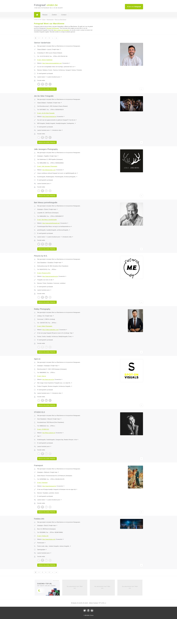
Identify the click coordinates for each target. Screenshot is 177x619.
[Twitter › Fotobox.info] (38, 560)
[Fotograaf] (37, 15)
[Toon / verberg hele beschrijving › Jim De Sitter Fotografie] (65, 120)
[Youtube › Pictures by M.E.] (50, 297)
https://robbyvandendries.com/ (50, 329)
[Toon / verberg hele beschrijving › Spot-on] (65, 383)
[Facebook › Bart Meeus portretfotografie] (42, 244)
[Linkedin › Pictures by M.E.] (46, 297)
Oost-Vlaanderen (41, 262)
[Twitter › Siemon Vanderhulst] (38, 84)
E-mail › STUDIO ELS (43, 429)
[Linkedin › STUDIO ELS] (46, 453)
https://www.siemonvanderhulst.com (52, 63)
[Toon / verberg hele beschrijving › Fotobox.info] (65, 543)
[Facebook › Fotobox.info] (42, 560)
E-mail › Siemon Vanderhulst (44, 60)
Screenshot (66, 63)
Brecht (46, 525)
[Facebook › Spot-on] (42, 400)
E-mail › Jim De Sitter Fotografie (45, 113)
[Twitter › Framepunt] (38, 507)
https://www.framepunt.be (49, 486)
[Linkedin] (92, 610)
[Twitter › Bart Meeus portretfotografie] (38, 244)
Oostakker (50, 262)
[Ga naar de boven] (141, 89)
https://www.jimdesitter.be (49, 116)
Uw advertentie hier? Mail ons (75, 587)
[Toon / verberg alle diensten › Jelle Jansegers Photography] (65, 177)
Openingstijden (42, 549)
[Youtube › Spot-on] (50, 400)
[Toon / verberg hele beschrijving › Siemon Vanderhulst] (65, 67)
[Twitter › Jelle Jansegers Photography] (38, 190)
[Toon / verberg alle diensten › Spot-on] (65, 386)
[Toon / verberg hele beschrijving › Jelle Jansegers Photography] (65, 173)
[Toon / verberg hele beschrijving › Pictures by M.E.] (65, 280)
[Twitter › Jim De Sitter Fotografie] (38, 137)
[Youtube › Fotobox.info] (50, 560)
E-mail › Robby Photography (44, 326)
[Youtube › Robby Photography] (50, 347)
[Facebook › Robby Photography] (42, 347)
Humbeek (49, 102)
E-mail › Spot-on (41, 376)
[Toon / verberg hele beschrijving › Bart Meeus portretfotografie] (65, 226)
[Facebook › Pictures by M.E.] (42, 297)
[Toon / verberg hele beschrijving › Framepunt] (65, 489)
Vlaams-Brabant (41, 49)
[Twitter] (84, 610)
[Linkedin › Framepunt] (46, 507)
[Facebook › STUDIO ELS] (42, 453)
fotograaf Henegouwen (53, 28)
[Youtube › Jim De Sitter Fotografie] (50, 137)
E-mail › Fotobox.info (42, 536)
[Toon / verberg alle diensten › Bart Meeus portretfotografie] (65, 230)
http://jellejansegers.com (48, 170)
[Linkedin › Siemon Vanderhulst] (46, 84)
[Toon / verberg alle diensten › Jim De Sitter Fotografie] (65, 123)
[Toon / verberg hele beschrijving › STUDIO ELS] (65, 436)
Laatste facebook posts (55, 77)
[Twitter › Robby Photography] (38, 347)
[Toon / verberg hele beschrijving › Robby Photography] (65, 333)
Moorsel (50, 419)
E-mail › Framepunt (42, 482)
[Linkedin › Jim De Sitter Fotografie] (46, 137)
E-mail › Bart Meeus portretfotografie (47, 219)
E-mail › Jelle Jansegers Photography (47, 166)
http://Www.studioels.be (48, 432)
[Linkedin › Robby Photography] (46, 347)
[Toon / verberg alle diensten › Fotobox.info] (65, 546)
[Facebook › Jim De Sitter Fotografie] (42, 137)
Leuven (49, 49)
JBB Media (87, 615)
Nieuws (44, 15)
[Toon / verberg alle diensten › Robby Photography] (65, 336)
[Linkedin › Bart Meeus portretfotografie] (46, 244)
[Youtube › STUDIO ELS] (50, 453)
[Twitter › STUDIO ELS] (38, 453)
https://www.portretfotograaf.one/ (51, 223)
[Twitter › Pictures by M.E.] (38, 297)
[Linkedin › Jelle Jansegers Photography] (46, 190)
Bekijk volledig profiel (46, 89)
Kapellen (46, 156)
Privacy (92, 615)
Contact (63, 15)
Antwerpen (40, 156)
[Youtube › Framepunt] (50, 507)
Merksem (46, 472)
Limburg (39, 316)
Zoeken (54, 15)
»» (56, 38)
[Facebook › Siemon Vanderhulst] (42, 84)
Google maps (56, 49)
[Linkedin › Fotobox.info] (46, 560)
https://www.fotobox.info (48, 539)
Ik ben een (134, 6)
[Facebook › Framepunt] (42, 507)
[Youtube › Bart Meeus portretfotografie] (50, 244)
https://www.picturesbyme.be (50, 276)
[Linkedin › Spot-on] (46, 400)
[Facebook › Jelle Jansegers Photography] (42, 190)
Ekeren (46, 209)
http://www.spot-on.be (48, 379)
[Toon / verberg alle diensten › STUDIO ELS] (65, 440)
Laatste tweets (42, 77)
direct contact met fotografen (61, 30)
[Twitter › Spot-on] (38, 400)
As (43, 316)
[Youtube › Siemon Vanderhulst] (50, 84)
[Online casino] (48, 588)
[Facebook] (88, 610)
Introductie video (57, 130)
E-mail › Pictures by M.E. (44, 273)
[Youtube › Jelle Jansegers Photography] (50, 190)
